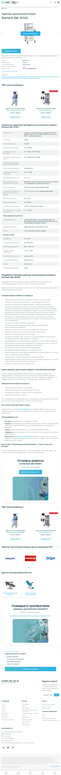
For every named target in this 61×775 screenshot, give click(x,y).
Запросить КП (15, 117)
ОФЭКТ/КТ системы (27, 719)
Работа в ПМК (5, 717)
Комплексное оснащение (48, 704)
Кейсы (3, 710)
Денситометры (26, 724)
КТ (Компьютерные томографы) (30, 713)
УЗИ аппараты (25, 704)
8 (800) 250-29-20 (10, 681)
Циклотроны (25, 723)
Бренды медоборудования (49, 718)
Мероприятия (5, 713)
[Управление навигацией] (58, 2)
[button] (2, 33)
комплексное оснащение (23, 436)
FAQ (43, 716)
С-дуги (24, 715)
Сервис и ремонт (46, 706)
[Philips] (10, 558)
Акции (44, 714)
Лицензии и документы (8, 719)
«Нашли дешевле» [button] (24, 409)
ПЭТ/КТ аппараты (26, 721)
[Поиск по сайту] (55, 2)
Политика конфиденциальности (50, 720)
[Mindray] (30, 558)
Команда (4, 706)
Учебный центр (46, 708)
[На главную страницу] (10, 2)
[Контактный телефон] (51, 2)
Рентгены (24, 706)
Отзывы (4, 708)
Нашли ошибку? (54, 766)
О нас (3, 704)
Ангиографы (25, 717)
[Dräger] (51, 558)
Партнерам (4, 715)
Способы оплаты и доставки (9, 71)
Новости (4, 712)
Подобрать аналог (11, 51)
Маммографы (25, 708)
